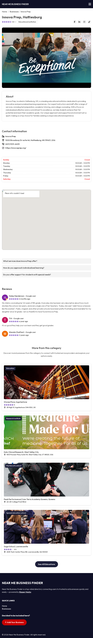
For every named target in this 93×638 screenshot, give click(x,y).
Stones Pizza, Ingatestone (15, 402)
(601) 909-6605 (12, 144)
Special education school (16, 513)
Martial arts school (13, 466)
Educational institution (27, 22)
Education (10, 368)
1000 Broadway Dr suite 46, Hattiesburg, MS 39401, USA (30, 140)
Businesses (14, 11)
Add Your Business (15, 622)
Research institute (13, 418)
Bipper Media (25, 592)
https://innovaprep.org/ (15, 148)
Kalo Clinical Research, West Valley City (21, 452)
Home (4, 11)
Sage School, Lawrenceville (16, 546)
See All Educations (46, 564)
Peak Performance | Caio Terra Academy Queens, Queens (29, 499)
